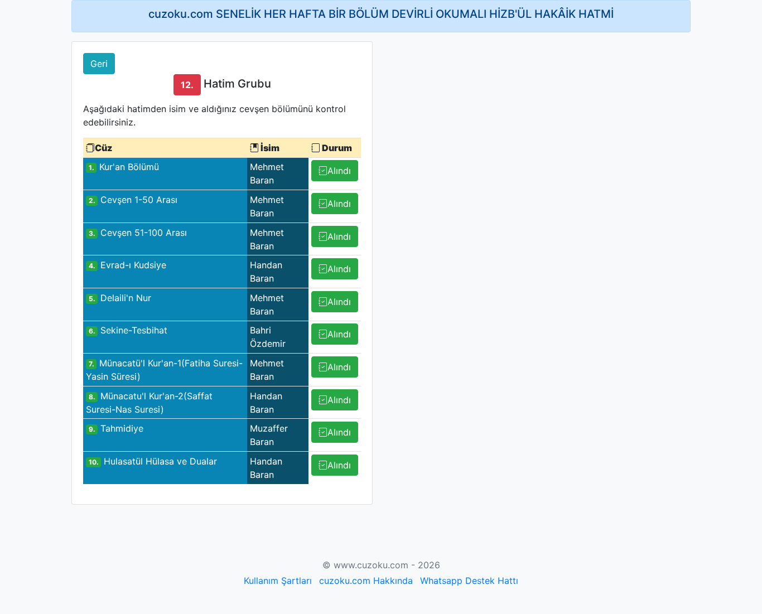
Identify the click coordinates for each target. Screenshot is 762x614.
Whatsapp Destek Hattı (469, 580)
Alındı (339, 170)
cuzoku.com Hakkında (366, 580)
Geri (99, 63)
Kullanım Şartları (278, 580)
